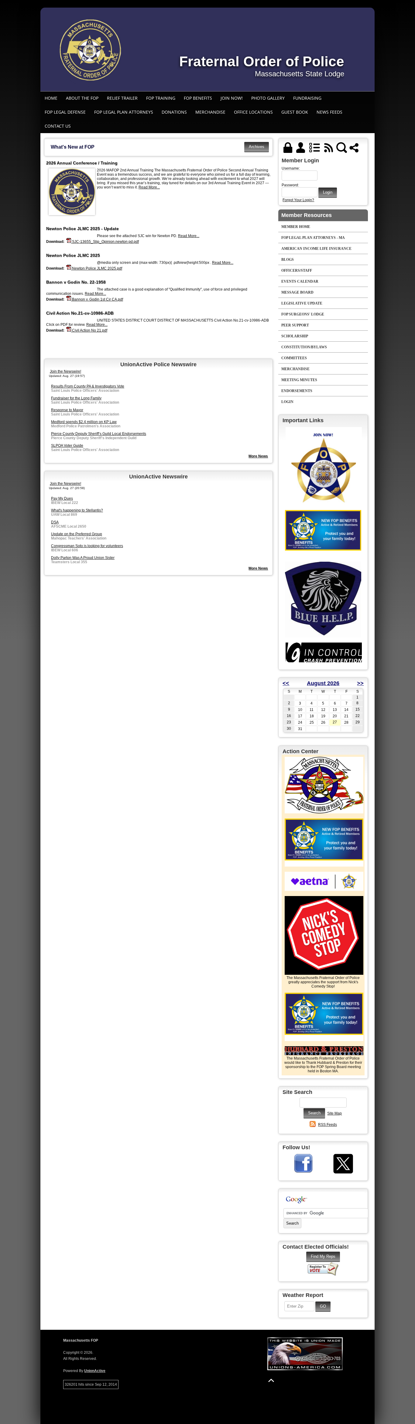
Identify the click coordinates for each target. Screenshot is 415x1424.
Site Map (334, 1113)
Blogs (287, 259)
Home (51, 98)
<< (286, 683)
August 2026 (323, 683)
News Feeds (329, 112)
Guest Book (294, 112)
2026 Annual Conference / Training (82, 162)
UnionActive (94, 1371)
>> (360, 683)
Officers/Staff (296, 270)
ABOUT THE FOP (82, 98)
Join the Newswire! (65, 371)
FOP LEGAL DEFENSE (65, 112)
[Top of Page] (271, 1380)
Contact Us (58, 126)
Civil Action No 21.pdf (89, 330)
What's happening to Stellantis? (77, 510)
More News (258, 456)
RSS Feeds (327, 1124)
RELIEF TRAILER (122, 98)
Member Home (295, 227)
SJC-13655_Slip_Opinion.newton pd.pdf (105, 242)
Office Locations (253, 112)
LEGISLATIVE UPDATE (301, 303)
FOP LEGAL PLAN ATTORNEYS (123, 112)
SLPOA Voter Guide (67, 445)
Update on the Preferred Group (76, 534)
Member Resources (306, 215)
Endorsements (296, 391)
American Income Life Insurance (316, 249)
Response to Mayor (67, 410)
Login (287, 402)
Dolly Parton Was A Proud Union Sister (83, 558)
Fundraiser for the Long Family (76, 398)
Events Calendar (299, 281)
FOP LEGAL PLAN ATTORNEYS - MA (313, 238)
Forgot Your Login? (298, 200)
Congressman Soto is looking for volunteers (87, 546)
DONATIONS (174, 112)
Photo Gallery (268, 98)
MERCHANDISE (210, 112)
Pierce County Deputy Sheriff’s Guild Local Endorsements (98, 434)
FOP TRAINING (160, 98)
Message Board (297, 292)
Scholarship (294, 336)
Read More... (149, 187)
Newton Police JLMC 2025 (73, 255)
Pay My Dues (62, 498)
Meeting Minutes (299, 380)
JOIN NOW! (232, 98)
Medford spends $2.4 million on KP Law (84, 422)
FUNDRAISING (307, 98)
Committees (294, 358)
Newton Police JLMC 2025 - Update (82, 228)
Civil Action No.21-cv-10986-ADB (80, 313)
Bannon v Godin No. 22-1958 (76, 282)
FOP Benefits (198, 98)
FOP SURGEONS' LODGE (302, 314)
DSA (55, 522)
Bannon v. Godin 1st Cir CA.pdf (97, 299)
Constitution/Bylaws (304, 347)
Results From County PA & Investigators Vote (87, 386)
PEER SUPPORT (295, 325)
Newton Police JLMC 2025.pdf (96, 268)
